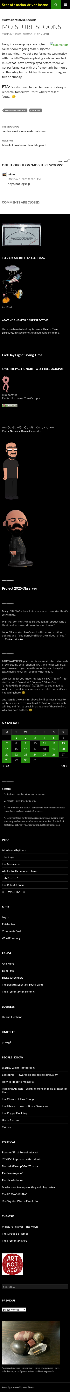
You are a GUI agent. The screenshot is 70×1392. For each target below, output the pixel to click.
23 (25, 754)
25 (44, 754)
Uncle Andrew (10, 1120)
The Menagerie (11, 864)
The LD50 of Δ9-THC (14, 1194)
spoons (31, 20)
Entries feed (9, 924)
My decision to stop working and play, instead (29, 1187)
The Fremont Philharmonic (18, 991)
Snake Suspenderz (12, 977)
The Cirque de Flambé (15, 1233)
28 (6, 760)
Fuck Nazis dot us (12, 1180)
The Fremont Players (14, 1240)
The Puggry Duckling (14, 1113)
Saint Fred (8, 970)
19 (53, 748)
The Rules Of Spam (13, 885)
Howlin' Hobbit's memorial (18, 1081)
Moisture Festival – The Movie (20, 1226)
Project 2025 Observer (19, 588)
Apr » (64, 765)
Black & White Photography (18, 1067)
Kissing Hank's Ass (14, 639)
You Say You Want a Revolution (20, 1201)
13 (63, 743)
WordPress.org (11, 938)
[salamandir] (59, 44)
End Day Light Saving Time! (23, 355)
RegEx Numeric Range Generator (22, 431)
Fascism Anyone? (12, 1173)
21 (6, 754)
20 (63, 748)
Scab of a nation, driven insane (25, 5)
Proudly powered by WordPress (18, 1387)
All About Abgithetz (14, 850)
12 (53, 743)
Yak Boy (6, 1127)
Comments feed (11, 931)
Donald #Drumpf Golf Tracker (20, 1166)
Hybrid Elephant (12, 1017)
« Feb (6, 765)
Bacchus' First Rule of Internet (20, 1152)
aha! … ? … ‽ (11, 878)
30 (25, 760)
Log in (5, 917)
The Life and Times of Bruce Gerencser (25, 1106)
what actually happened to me (20, 871)
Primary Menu (65, 4)
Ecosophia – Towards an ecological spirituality (30, 1074)
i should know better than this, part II (24, 143)
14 (6, 748)
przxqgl (28, 34)
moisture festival (13, 20)
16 (25, 748)
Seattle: (6, 788)
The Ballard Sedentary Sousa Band (22, 984)
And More (8, 963)
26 (53, 754)
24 (35, 754)
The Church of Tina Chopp (18, 1099)
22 (16, 754)
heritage (9, 857)
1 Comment (42, 34)
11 (44, 743)
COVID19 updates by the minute (21, 1159)
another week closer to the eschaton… (25, 129)
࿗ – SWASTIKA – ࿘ (13, 892)
